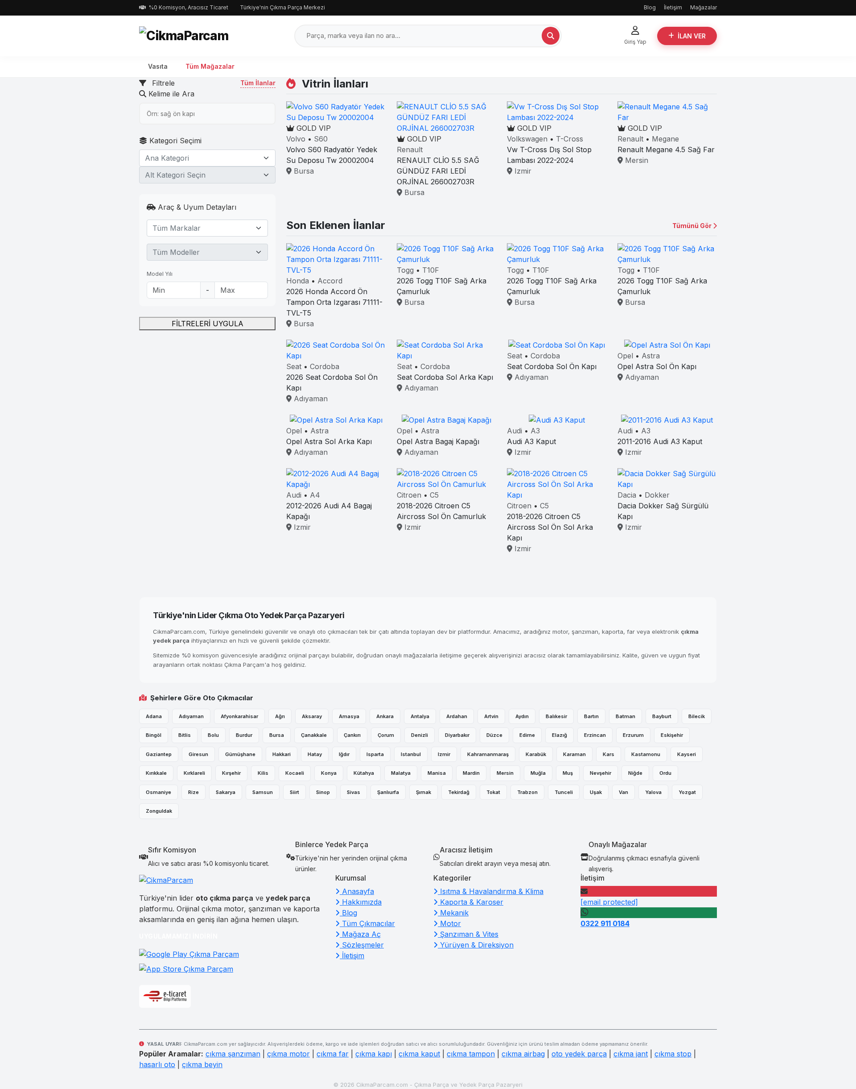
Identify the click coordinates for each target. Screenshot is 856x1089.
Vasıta (158, 66)
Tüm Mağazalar (210, 66)
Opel (625, 355)
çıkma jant (630, 1053)
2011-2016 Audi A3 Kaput (659, 441)
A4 (315, 494)
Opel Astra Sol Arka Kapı (329, 441)
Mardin (471, 773)
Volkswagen (527, 138)
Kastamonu (645, 754)
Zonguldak (159, 811)
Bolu (213, 735)
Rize (193, 792)
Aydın (522, 716)
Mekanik (453, 912)
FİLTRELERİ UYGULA (207, 323)
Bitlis (184, 735)
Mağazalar (703, 7)
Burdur (244, 735)
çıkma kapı (373, 1053)
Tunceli (564, 792)
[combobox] (207, 158)
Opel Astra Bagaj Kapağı (438, 441)
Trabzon (527, 792)
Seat (293, 366)
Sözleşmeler (362, 944)
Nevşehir (600, 773)
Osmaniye (158, 792)
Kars (608, 754)
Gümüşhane (240, 754)
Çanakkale (314, 735)
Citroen (409, 494)
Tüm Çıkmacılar (367, 923)
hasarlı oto (157, 1064)
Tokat (493, 792)
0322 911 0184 (605, 923)
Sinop (323, 792)
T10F (430, 270)
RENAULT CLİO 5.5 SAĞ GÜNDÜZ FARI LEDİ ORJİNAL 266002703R (438, 171)
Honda (297, 280)
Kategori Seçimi (174, 140)
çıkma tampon (471, 1053)
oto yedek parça (579, 1053)
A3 (535, 430)
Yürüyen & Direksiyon (476, 944)
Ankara (385, 716)
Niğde (635, 773)
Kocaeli (294, 773)
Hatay (315, 754)
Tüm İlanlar (258, 83)
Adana (154, 716)
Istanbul (411, 754)
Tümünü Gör (692, 225)
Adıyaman (310, 398)
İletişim (673, 7)
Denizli (419, 735)
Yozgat (687, 792)
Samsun (262, 792)
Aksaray (312, 716)
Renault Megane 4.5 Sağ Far (666, 149)
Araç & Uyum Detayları (196, 207)
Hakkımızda (361, 902)
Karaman (574, 754)
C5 (434, 494)
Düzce (494, 735)
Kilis (263, 773)
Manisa (437, 773)
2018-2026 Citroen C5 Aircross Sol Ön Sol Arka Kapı (550, 527)
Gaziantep (159, 754)
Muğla (538, 773)
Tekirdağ (458, 792)
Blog (650, 7)
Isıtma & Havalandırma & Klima (490, 891)
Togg (405, 270)
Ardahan (456, 716)
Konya (329, 773)
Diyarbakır (457, 735)
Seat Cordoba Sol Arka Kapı (445, 377)
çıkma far (333, 1053)
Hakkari (281, 754)
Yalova (653, 792)
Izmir (521, 170)
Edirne (527, 735)
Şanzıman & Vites (468, 934)
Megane (665, 138)
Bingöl (153, 735)
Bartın (591, 716)
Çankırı (352, 735)
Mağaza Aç (360, 934)
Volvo (295, 138)
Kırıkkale (156, 773)
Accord (329, 280)
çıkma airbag (523, 1053)
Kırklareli (194, 773)
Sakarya (225, 792)
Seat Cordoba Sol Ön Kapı (552, 366)
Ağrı (280, 716)
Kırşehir (231, 773)
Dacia (626, 494)
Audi (514, 430)
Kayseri (686, 754)
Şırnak (423, 792)
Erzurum (633, 735)
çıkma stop (672, 1053)
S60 (321, 138)
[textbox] (202, 158)
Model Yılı (160, 273)
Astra (651, 355)
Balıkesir (556, 716)
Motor (449, 923)
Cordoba (324, 366)
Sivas (353, 792)
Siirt (294, 792)
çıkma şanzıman (233, 1053)
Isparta (375, 754)
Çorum (386, 735)
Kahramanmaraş (488, 754)
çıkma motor (288, 1053)
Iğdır (344, 754)
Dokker (657, 494)
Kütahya (364, 773)
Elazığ (559, 735)
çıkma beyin (202, 1064)
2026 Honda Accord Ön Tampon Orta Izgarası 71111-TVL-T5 (334, 302)
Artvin (491, 716)
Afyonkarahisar (239, 716)
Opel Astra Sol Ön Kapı (656, 366)
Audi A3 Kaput (531, 441)
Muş (568, 773)
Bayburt (661, 716)
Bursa (303, 170)
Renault (410, 149)
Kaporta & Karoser (470, 902)
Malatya (401, 773)
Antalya (420, 716)
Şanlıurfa (388, 792)
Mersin (635, 160)
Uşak (596, 792)
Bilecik (696, 716)
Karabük (536, 754)
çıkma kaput (419, 1053)
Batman (625, 716)
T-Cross (569, 138)
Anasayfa (357, 891)
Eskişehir (672, 735)
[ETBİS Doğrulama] (165, 996)
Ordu (665, 773)
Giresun (198, 754)
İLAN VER (692, 36)
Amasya (349, 716)
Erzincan (595, 735)
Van (623, 792)
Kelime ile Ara (170, 93)
